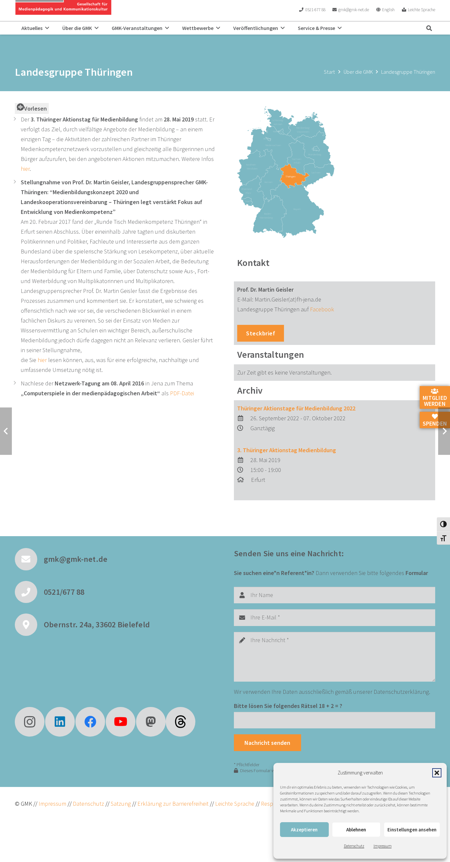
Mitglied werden (435, 400)
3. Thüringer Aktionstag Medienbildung (286, 450)
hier (25, 168)
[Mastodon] (151, 722)
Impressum (383, 845)
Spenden (435, 423)
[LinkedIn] (60, 722)
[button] (437, 773)
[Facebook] (90, 722)
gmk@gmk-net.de (75, 559)
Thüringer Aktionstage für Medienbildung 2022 (296, 408)
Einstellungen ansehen (411, 829)
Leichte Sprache (235, 803)
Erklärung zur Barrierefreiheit (173, 803)
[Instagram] (29, 722)
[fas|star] (180, 722)
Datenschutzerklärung (401, 691)
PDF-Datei (182, 393)
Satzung (120, 803)
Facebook (322, 309)
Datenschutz (354, 845)
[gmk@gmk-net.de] (29, 559)
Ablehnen (356, 829)
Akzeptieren (304, 829)
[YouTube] (120, 722)
